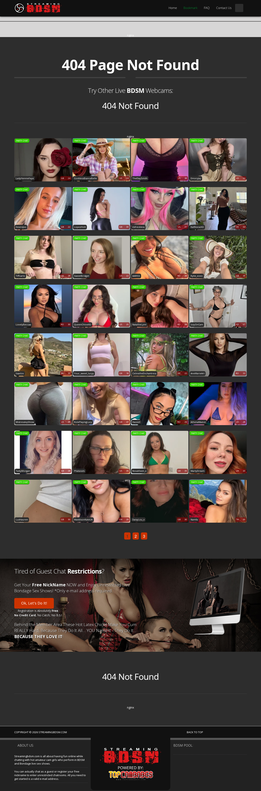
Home (173, 8)
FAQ (207, 8)
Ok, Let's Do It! (34, 603)
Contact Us (224, 8)
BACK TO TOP (195, 732)
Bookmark (190, 8)
